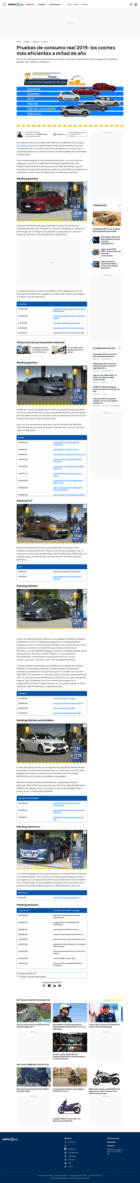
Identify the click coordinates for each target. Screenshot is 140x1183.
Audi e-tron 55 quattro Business (66, 898)
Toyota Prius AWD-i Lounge (64, 698)
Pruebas (41, 4)
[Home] (16, 4)
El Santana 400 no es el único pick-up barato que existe (105, 355)
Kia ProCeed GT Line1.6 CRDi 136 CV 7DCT (69, 454)
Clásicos (104, 382)
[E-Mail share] (59, 985)
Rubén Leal (42, 134)
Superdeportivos (107, 370)
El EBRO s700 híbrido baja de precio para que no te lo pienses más (106, 389)
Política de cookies (61, 1175)
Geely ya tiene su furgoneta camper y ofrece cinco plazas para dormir (105, 400)
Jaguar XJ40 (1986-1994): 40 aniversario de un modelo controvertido (105, 377)
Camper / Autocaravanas (111, 405)
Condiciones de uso (95, 1175)
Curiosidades (106, 359)
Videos (76, 4)
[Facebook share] (44, 985)
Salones (84, 4)
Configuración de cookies (78, 1175)
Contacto (111, 1146)
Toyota (68, 703)
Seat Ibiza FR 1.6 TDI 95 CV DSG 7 (66, 449)
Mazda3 (35, 41)
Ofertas (105, 394)
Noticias (30, 4)
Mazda (26, 41)
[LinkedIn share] (54, 985)
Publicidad (111, 1142)
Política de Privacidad (45, 1175)
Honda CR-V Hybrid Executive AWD (67, 713)
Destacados (55, 4)
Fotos (69, 4)
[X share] (49, 985)
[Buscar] (131, 4)
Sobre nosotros (113, 1138)
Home (19, 41)
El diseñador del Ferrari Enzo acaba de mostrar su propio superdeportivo (105, 365)
